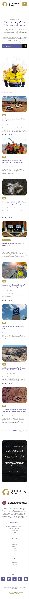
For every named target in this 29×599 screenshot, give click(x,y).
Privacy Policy (16, 593)
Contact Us (14, 550)
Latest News (14, 562)
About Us (14, 542)
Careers (14, 568)
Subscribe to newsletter (12, 476)
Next (15, 430)
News (14, 548)
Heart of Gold (14, 530)
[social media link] (3, 579)
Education (14, 566)
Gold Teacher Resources (14, 528)
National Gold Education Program (14, 526)
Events (14, 532)
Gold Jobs (14, 552)
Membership (14, 544)
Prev (7, 430)
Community (14, 546)
